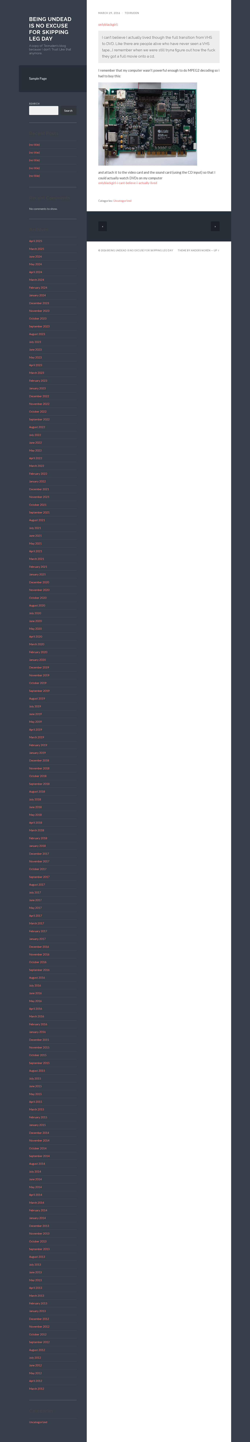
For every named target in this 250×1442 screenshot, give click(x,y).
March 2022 (36, 465)
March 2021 (36, 558)
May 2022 (35, 450)
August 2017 (37, 884)
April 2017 (35, 915)
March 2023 (36, 372)
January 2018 (37, 845)
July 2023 (35, 341)
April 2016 (35, 1008)
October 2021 (37, 504)
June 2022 (35, 442)
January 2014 (37, 1218)
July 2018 (35, 799)
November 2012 (39, 1326)
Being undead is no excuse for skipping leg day (50, 29)
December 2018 (39, 760)
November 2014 (39, 1140)
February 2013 (38, 1303)
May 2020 (35, 628)
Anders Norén (200, 250)
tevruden (132, 13)
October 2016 (37, 962)
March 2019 (36, 737)
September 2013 (39, 1249)
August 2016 (37, 977)
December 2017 (39, 853)
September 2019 (39, 690)
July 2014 (35, 1171)
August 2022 (37, 427)
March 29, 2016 (109, 13)
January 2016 (37, 1031)
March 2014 (36, 1202)
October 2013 (37, 1241)
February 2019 (38, 745)
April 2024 (35, 272)
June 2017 (35, 900)
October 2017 (37, 869)
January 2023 (37, 388)
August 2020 (37, 605)
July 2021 (35, 528)
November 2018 (39, 768)
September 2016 (39, 970)
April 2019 (35, 729)
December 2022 (39, 396)
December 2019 (39, 667)
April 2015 (35, 1101)
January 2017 (37, 938)
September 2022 (39, 419)
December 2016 (39, 946)
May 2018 (35, 814)
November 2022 (39, 403)
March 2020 (36, 644)
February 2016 (38, 1024)
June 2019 (35, 714)
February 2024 (38, 287)
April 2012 (35, 1380)
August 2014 (37, 1163)
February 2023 (38, 380)
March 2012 (36, 1388)
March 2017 (36, 923)
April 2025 (35, 241)
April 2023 (35, 365)
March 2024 (36, 279)
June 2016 (35, 993)
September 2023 (39, 326)
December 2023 (39, 303)
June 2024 (35, 256)
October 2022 (37, 411)
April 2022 (35, 458)
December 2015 (39, 1039)
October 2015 (37, 1055)
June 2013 (35, 1272)
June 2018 (35, 807)
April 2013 (35, 1287)
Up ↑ (217, 250)
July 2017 (35, 892)
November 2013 (39, 1233)
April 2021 (35, 551)
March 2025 (36, 248)
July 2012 (35, 1357)
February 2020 (38, 652)
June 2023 (35, 349)
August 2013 (37, 1256)
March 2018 (36, 830)
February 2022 (38, 473)
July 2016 (35, 985)
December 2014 (39, 1132)
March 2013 (36, 1295)
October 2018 (37, 776)
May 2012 (35, 1373)
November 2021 (39, 496)
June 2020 (35, 621)
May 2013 (35, 1280)
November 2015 (39, 1047)
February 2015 (38, 1117)
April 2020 (35, 636)
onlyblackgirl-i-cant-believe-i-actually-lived (127, 183)
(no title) (34, 144)
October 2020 (37, 597)
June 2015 (35, 1086)
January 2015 (37, 1125)
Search (34, 103)
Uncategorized (38, 1422)
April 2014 (35, 1194)
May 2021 (35, 543)
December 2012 (39, 1318)
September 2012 (39, 1342)
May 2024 (35, 264)
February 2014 (38, 1210)
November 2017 (39, 861)
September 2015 (39, 1063)
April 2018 (35, 822)
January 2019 (37, 752)
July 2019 (35, 706)
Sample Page (38, 78)
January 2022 (37, 481)
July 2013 (35, 1264)
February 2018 (38, 838)
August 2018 (37, 791)
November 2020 (39, 589)
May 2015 (35, 1094)
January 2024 (37, 295)
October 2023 (37, 318)
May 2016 (35, 1001)
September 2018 (39, 783)
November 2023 (39, 310)
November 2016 (39, 954)
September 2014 (39, 1156)
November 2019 (39, 675)
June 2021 (35, 535)
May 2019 (35, 721)
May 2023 (35, 357)
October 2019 (37, 683)
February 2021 (38, 566)
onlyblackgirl (107, 24)
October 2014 (37, 1148)
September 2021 (39, 512)
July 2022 (35, 434)
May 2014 (35, 1187)
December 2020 (39, 582)
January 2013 (37, 1311)
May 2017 (35, 907)
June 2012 (35, 1365)
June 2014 (35, 1179)
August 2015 (37, 1070)
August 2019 (37, 698)
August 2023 (37, 334)
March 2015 (36, 1109)
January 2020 (37, 659)
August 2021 (37, 520)
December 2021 (39, 489)
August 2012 (37, 1350)
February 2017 (38, 931)
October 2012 (37, 1334)
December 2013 (39, 1225)
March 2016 (36, 1016)
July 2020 (35, 613)
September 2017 (39, 876)
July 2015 (35, 1078)
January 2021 (37, 574)
